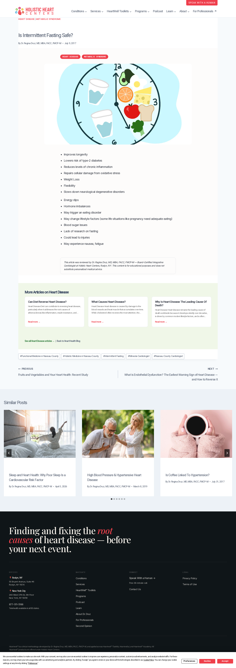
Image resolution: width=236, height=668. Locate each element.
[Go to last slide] (9, 453)
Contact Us (135, 589)
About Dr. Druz (83, 614)
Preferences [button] (32, 663)
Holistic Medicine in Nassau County (81, 356)
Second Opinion (84, 625)
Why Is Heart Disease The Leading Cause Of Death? (181, 303)
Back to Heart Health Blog (68, 341)
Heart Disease (26, 19)
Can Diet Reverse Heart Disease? (47, 301)
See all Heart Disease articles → (40, 341)
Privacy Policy (190, 578)
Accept (225, 661)
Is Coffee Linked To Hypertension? (187, 475)
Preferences (189, 661)
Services (80, 584)
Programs (81, 596)
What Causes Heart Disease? (109, 301)
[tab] (111, 499)
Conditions (81, 578)
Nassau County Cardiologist (168, 356)
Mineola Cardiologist (138, 356)
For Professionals (85, 619)
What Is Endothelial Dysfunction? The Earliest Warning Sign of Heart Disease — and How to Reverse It (171, 374)
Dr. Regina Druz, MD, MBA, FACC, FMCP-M (41, 43)
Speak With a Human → (142, 578)
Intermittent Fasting (113, 356)
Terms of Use (190, 584)
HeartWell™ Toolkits (86, 590)
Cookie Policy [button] (149, 660)
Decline (207, 661)
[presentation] (40, 434)
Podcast (158, 11)
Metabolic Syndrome (48, 19)
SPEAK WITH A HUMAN (201, 2)
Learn (79, 608)
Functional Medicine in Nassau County (39, 356)
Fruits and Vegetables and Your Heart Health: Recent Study (53, 372)
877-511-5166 (16, 604)
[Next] (227, 453)
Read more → (34, 322)
